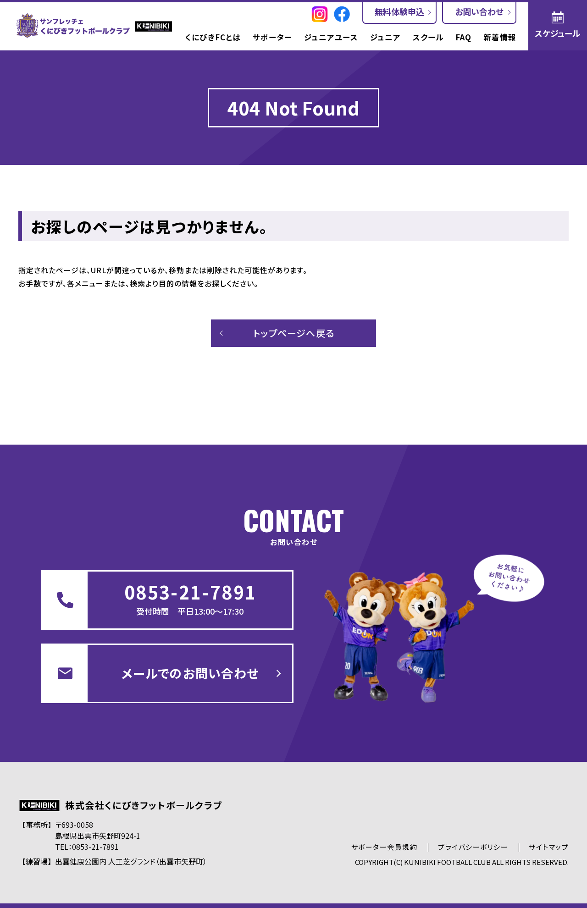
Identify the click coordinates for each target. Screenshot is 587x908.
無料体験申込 (399, 11)
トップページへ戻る (293, 333)
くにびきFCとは (213, 37)
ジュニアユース (331, 37)
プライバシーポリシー (473, 847)
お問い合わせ (479, 11)
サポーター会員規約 (384, 847)
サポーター (272, 37)
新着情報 (499, 37)
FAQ (463, 37)
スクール (428, 37)
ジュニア (385, 37)
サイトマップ (549, 847)
